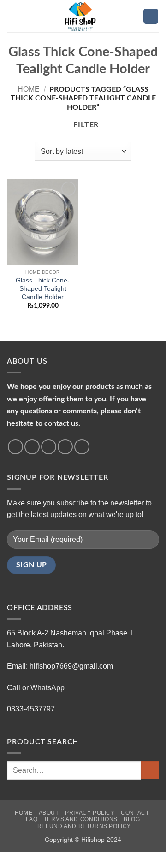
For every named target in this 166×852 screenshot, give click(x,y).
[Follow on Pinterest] (81, 446)
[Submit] (150, 770)
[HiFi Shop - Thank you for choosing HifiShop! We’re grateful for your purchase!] (83, 16)
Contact (135, 813)
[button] (12, 16)
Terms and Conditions (81, 819)
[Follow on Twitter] (48, 446)
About (49, 813)
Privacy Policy (90, 813)
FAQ (31, 819)
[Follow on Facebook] (15, 446)
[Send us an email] (65, 446)
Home (29, 89)
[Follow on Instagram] (32, 446)
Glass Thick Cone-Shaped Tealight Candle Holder (43, 288)
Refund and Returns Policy (84, 826)
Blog (132, 819)
